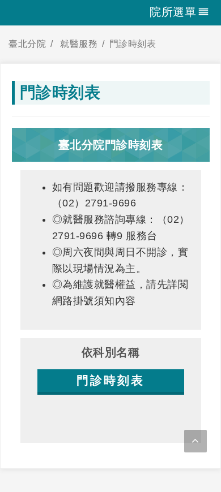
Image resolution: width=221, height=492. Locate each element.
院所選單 (173, 12)
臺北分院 (27, 44)
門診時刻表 (132, 44)
